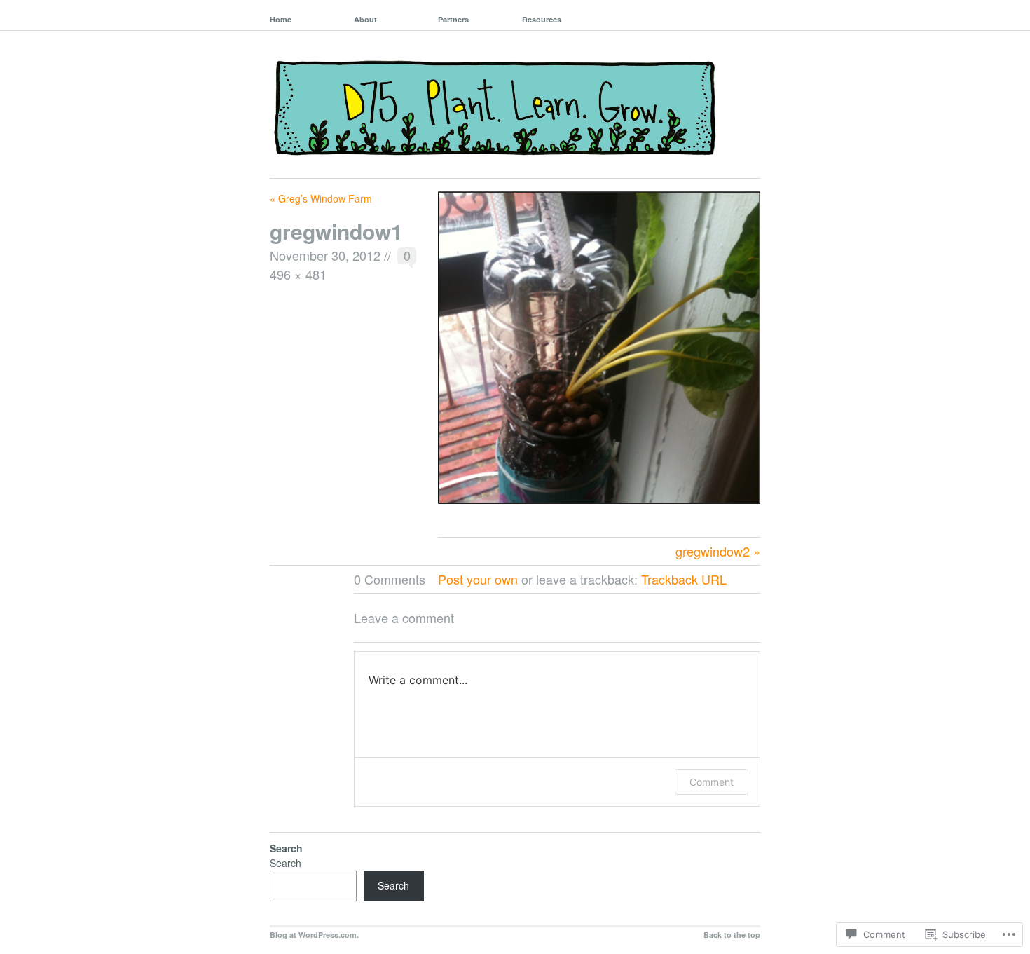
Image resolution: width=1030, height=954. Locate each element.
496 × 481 (298, 274)
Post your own (478, 579)
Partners (453, 19)
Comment (711, 782)
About (365, 19)
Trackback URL (684, 579)
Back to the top (731, 934)
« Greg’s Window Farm (321, 198)
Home (280, 19)
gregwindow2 (712, 551)
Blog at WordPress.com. (314, 934)
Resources (541, 19)
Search (285, 863)
